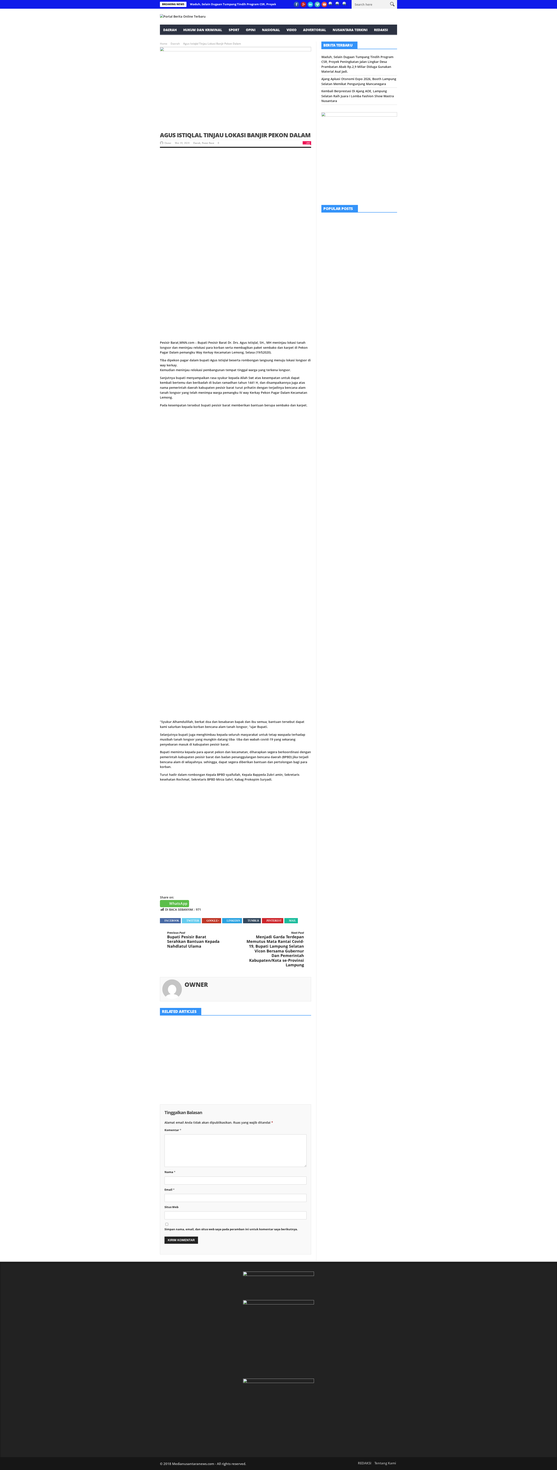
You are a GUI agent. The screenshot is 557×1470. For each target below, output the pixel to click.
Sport (234, 30)
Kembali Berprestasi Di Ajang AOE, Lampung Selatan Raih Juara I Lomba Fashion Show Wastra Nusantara (284, 1065)
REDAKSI (381, 30)
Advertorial (314, 30)
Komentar (172, 1130)
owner (167, 143)
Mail (292, 920)
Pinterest (274, 920)
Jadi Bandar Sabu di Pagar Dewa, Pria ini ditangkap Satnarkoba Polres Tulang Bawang (370, 305)
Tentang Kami (385, 1463)
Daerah (170, 30)
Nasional (271, 30)
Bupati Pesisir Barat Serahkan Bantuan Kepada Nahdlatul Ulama (193, 940)
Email (169, 1190)
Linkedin (233, 920)
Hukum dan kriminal (202, 30)
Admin (354, 288)
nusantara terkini (350, 30)
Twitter (192, 920)
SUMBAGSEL (364, 219)
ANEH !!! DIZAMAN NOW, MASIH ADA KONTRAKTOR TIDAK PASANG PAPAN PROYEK (370, 255)
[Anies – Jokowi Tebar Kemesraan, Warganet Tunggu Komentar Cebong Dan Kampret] (332, 329)
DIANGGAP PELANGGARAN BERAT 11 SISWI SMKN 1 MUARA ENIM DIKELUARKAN (370, 280)
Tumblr (253, 920)
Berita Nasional (356, 322)
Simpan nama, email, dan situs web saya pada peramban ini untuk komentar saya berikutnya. (231, 1229)
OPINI (250, 30)
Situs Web (171, 1207)
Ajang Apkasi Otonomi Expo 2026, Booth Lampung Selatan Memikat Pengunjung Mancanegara (232, 1065)
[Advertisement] (235, 185)
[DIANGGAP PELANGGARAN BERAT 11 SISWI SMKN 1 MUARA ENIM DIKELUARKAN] (332, 279)
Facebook (171, 920)
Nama (169, 1172)
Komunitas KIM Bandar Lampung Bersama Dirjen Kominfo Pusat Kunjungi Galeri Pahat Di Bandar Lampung (371, 228)
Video (292, 30)
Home (163, 43)
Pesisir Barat (208, 143)
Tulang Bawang (367, 297)
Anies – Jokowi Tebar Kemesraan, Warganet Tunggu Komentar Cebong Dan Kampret (371, 330)
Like (308, 142)
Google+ (212, 920)
